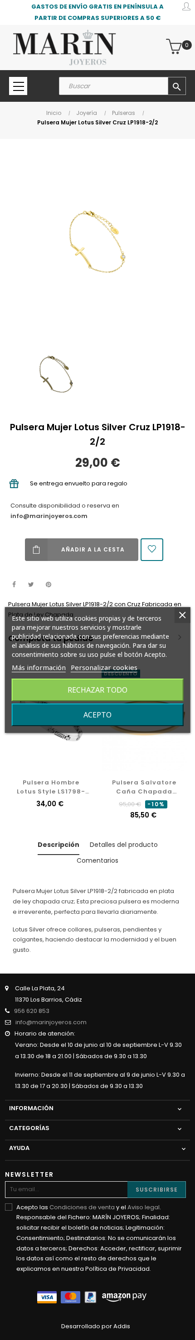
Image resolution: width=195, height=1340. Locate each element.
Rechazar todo (97, 690)
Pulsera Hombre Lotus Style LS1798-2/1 (51, 787)
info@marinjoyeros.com (49, 516)
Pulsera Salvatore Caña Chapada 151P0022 (144, 787)
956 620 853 (31, 1011)
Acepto (97, 715)
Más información (39, 667)
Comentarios (97, 860)
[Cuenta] (186, 8)
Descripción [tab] (58, 844)
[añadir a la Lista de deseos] (152, 549)
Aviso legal (143, 1207)
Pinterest (48, 584)
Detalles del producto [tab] (124, 844)
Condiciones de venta (82, 1207)
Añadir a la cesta (93, 549)
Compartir (14, 584)
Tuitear (31, 584)
